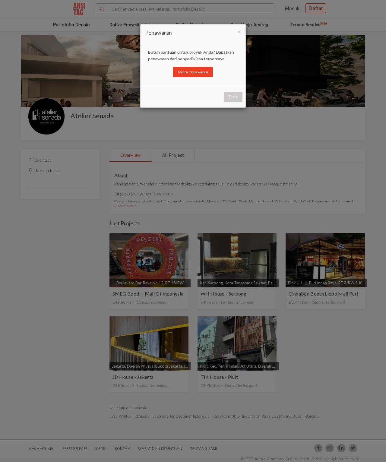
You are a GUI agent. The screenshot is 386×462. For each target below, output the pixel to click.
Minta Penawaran (193, 72)
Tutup (233, 97)
